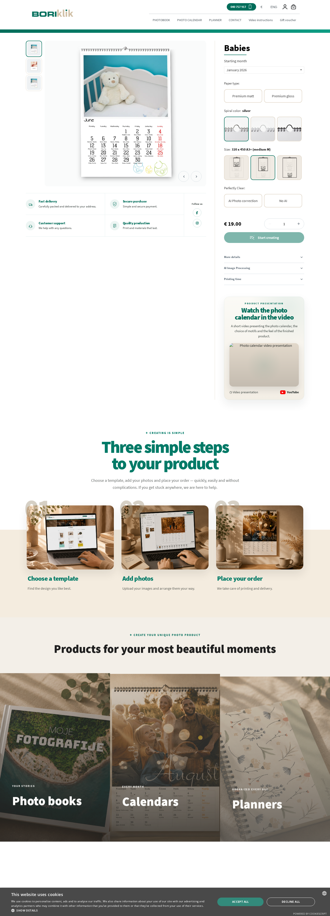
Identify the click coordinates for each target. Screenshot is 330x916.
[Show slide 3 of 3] (34, 83)
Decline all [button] (291, 902)
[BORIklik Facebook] (197, 212)
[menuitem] (161, 20)
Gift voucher (288, 20)
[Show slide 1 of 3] (34, 49)
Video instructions (261, 20)
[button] (264, 69)
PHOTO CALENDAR (189, 20)
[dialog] (165, 902)
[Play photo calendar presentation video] (264, 365)
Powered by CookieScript (310, 913)
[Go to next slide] (196, 176)
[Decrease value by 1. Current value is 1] (269, 223)
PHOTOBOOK (161, 20)
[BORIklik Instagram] (197, 223)
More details (232, 257)
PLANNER (215, 20)
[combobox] (261, 7)
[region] (116, 113)
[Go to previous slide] (183, 176)
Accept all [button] (240, 902)
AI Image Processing (237, 268)
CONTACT (235, 20)
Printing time (232, 279)
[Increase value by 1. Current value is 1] (298, 223)
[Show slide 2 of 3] (34, 66)
